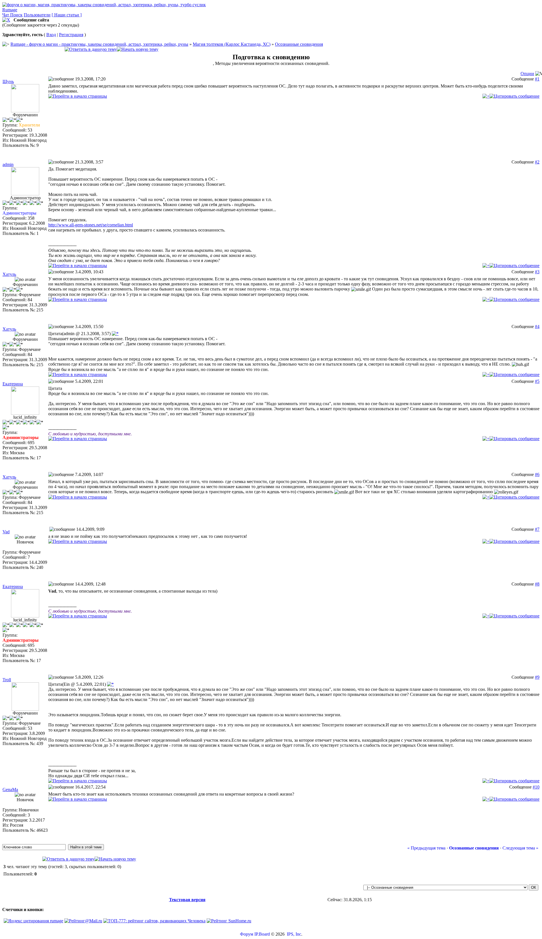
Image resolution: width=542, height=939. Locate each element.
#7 (537, 529)
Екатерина (13, 383)
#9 (537, 677)
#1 (537, 79)
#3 (537, 271)
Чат (6, 14)
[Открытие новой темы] (137, 49)
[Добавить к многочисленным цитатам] (485, 96)
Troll (7, 679)
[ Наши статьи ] (67, 14)
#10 (536, 787)
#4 (537, 326)
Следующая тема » (520, 848)
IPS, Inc (294, 934)
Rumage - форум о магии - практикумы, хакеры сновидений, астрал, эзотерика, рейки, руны (99, 44)
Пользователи (37, 14)
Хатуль (9, 274)
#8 (537, 584)
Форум (246, 934)
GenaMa (10, 789)
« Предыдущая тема (426, 848)
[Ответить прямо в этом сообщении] (514, 96)
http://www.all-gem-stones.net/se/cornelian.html (90, 224)
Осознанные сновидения (299, 44)
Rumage (9, 9)
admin (8, 164)
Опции (527, 73)
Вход (51, 34)
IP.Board (262, 934)
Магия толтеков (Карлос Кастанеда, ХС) (231, 44)
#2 (537, 162)
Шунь (8, 81)
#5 (537, 381)
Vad (6, 531)
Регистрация (71, 34)
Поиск (16, 14)
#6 (537, 474)
